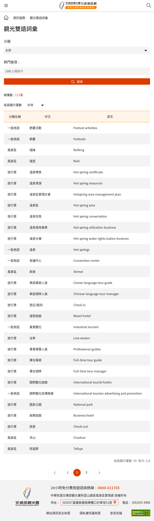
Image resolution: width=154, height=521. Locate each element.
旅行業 (12, 172)
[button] (6, 5)
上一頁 (55, 472)
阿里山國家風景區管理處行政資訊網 (78, 5)
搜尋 (80, 81)
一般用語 (14, 127)
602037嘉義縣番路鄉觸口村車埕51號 (87, 502)
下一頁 (99, 472)
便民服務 (19, 17)
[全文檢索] (148, 5)
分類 (7, 41)
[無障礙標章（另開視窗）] (140, 513)
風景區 (12, 150)
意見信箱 (116, 513)
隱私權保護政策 (90, 513)
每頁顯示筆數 (13, 105)
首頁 (6, 17)
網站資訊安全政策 (58, 513)
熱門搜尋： (12, 61)
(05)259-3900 (141, 502)
